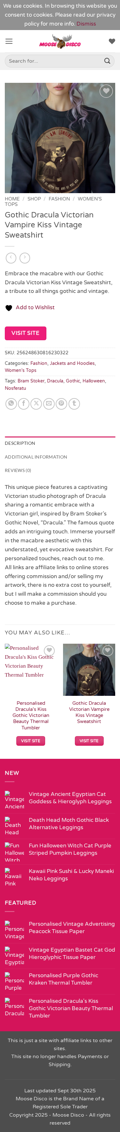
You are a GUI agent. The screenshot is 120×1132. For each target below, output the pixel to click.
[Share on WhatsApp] (11, 404)
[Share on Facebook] (23, 404)
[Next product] (11, 258)
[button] (9, 41)
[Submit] (107, 61)
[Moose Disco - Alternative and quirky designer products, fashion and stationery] (60, 41)
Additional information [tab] (36, 457)
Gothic (73, 381)
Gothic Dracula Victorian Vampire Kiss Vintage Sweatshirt (89, 712)
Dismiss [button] (86, 23)
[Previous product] (25, 258)
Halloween (94, 381)
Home (12, 199)
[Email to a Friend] (49, 404)
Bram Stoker (31, 381)
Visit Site (25, 333)
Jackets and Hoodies (72, 363)
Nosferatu (15, 388)
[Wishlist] (112, 41)
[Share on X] (36, 404)
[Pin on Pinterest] (61, 404)
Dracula (55, 381)
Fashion (59, 199)
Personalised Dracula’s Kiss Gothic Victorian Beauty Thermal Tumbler (30, 715)
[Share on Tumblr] (74, 404)
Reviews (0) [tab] (18, 470)
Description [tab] (20, 443)
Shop (34, 199)
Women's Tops (20, 370)
